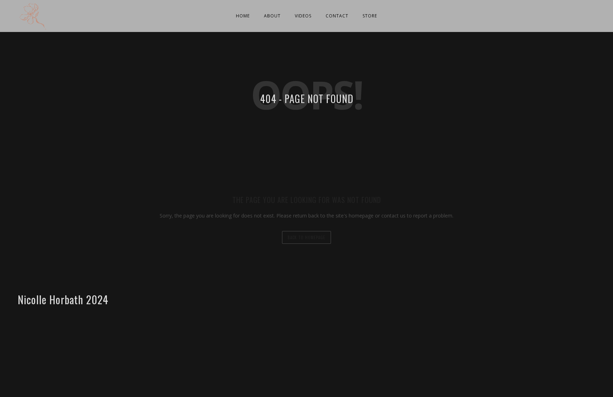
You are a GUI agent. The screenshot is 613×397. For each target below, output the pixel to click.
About (272, 16)
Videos (303, 16)
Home (243, 16)
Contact (337, 16)
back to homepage (306, 237)
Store (370, 16)
